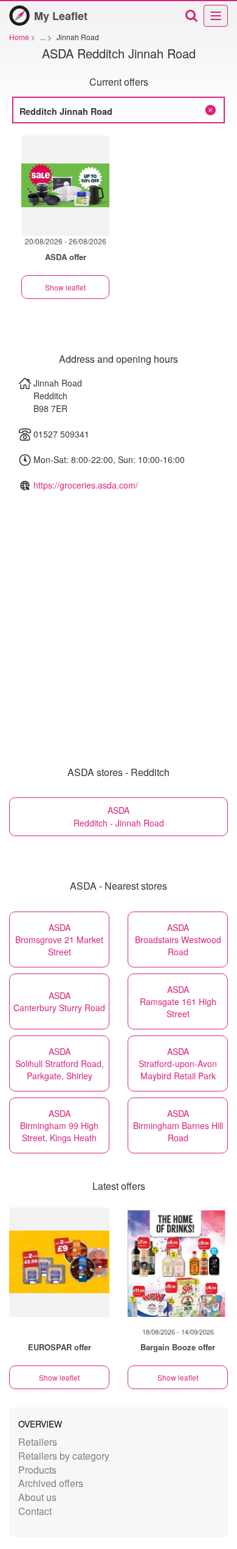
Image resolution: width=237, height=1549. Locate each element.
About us (37, 1497)
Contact (35, 1511)
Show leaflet (65, 287)
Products (37, 1470)
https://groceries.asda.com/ (85, 485)
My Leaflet (61, 16)
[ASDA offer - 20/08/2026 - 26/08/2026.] (65, 186)
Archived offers (50, 1483)
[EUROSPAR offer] (59, 1262)
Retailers (37, 1442)
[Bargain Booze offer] (178, 1262)
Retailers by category (63, 1456)
